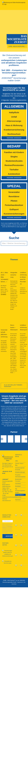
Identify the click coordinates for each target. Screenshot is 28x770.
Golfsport (14, 209)
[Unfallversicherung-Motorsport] (23, 321)
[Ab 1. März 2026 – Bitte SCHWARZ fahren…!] (4, 265)
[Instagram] (11, 506)
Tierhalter (14, 169)
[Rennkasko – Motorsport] (14, 321)
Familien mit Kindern (14, 152)
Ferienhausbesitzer (14, 205)
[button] (14, 138)
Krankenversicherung (14, 130)
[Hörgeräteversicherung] (14, 265)
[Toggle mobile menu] (25, 7)
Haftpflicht (14, 112)
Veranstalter (14, 192)
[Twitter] (9, 506)
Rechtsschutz (14, 134)
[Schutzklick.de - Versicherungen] (7, 562)
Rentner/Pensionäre (14, 165)
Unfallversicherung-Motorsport (23, 327)
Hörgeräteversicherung (14, 275)
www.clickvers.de (6, 500)
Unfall (14, 117)
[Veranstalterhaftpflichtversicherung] (4, 323)
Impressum (20, 582)
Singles (14, 156)
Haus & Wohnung (14, 125)
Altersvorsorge (14, 121)
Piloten (14, 201)
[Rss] (2, 508)
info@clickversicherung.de (8, 497)
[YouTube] (4, 506)
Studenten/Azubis (14, 161)
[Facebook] (2, 506)
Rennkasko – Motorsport (14, 327)
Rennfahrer (14, 196)
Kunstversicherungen (14, 214)
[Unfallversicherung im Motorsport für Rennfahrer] (23, 265)
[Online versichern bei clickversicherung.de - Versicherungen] (7, 458)
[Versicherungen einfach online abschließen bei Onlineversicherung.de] (7, 553)
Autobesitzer (14, 174)
